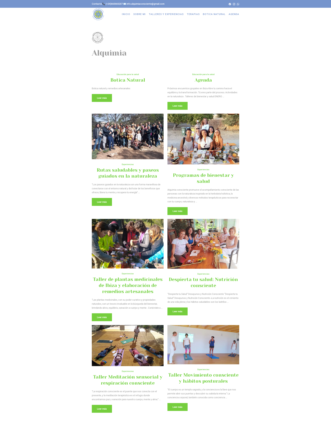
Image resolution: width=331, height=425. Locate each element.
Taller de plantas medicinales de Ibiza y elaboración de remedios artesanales (128, 285)
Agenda (203, 80)
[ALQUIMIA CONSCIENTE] (98, 14)
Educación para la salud (128, 74)
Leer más (102, 98)
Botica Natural (127, 80)
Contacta (97, 3)
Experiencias (128, 164)
